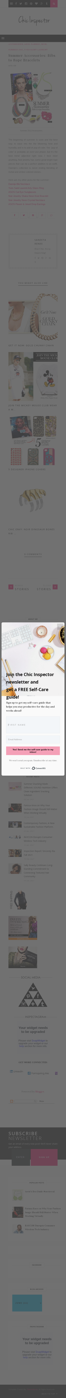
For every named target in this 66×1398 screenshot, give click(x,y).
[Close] (60, 627)
